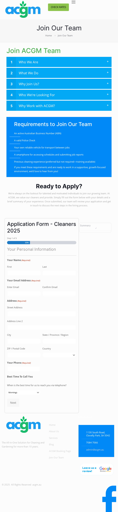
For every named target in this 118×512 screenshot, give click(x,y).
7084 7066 (92, 442)
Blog (51, 444)
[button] (59, 62)
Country (46, 348)
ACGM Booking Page (60, 451)
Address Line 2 (15, 321)
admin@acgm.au (95, 449)
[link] (96, 470)
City (9, 334)
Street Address (14, 307)
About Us (54, 431)
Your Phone (19, 362)
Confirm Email (49, 287)
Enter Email (13, 287)
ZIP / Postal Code (16, 348)
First (9, 266)
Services (53, 437)
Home (48, 35)
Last (44, 266)
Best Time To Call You (20, 376)
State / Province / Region (55, 334)
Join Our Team (56, 457)
